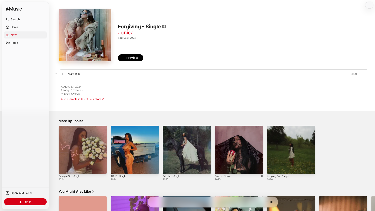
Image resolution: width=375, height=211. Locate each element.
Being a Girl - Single (71, 127)
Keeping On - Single (279, 127)
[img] (14, 9)
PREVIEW (352, 74)
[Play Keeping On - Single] (272, 169)
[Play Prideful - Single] (168, 169)
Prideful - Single (172, 127)
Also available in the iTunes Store (81, 99)
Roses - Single (223, 127)
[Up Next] (266, 202)
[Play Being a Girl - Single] (63, 169)
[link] (76, 191)
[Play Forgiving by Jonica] (62, 74)
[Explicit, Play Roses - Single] (220, 169)
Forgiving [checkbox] (72, 73)
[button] (25, 19)
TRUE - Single (119, 127)
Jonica (126, 33)
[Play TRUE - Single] (116, 169)
